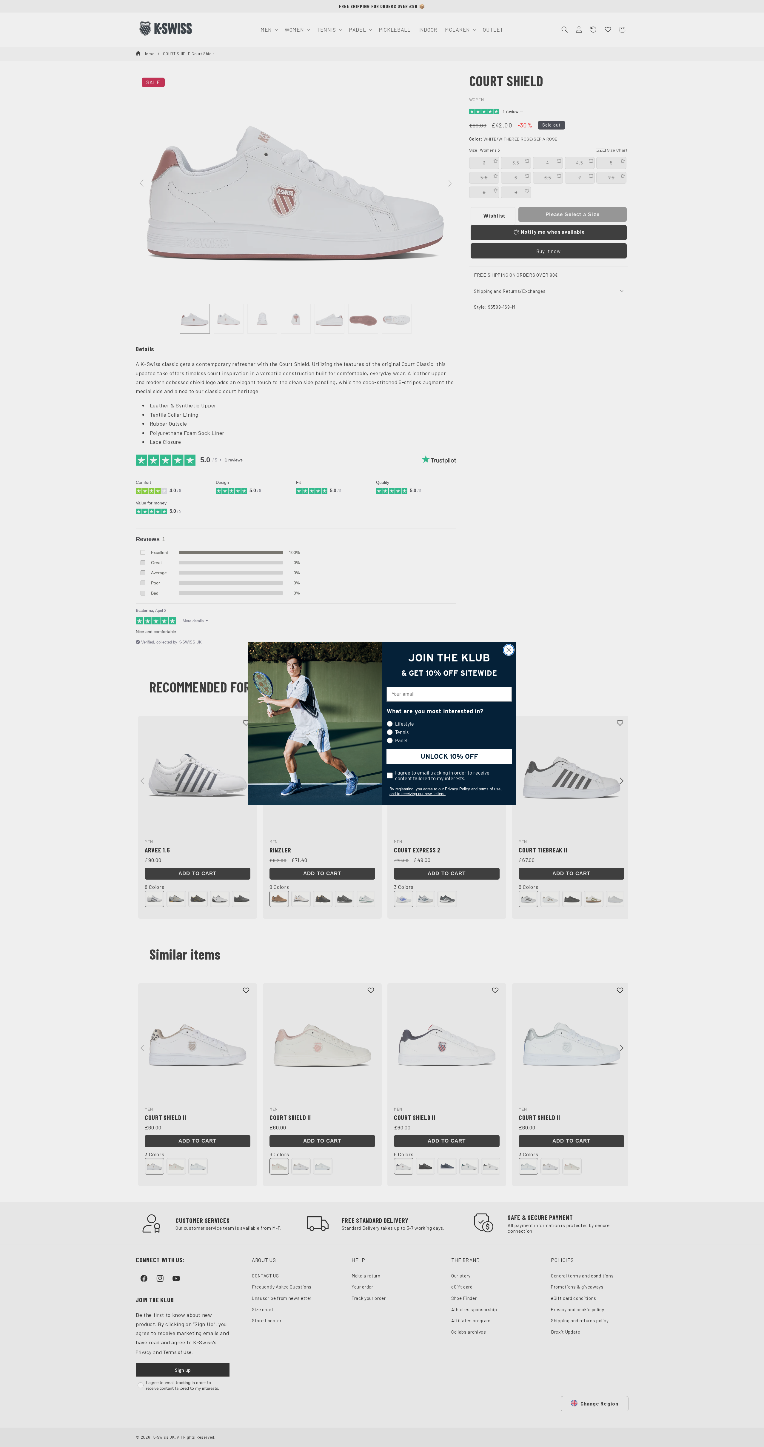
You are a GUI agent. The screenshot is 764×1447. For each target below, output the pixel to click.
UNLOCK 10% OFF (449, 756)
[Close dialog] (508, 650)
